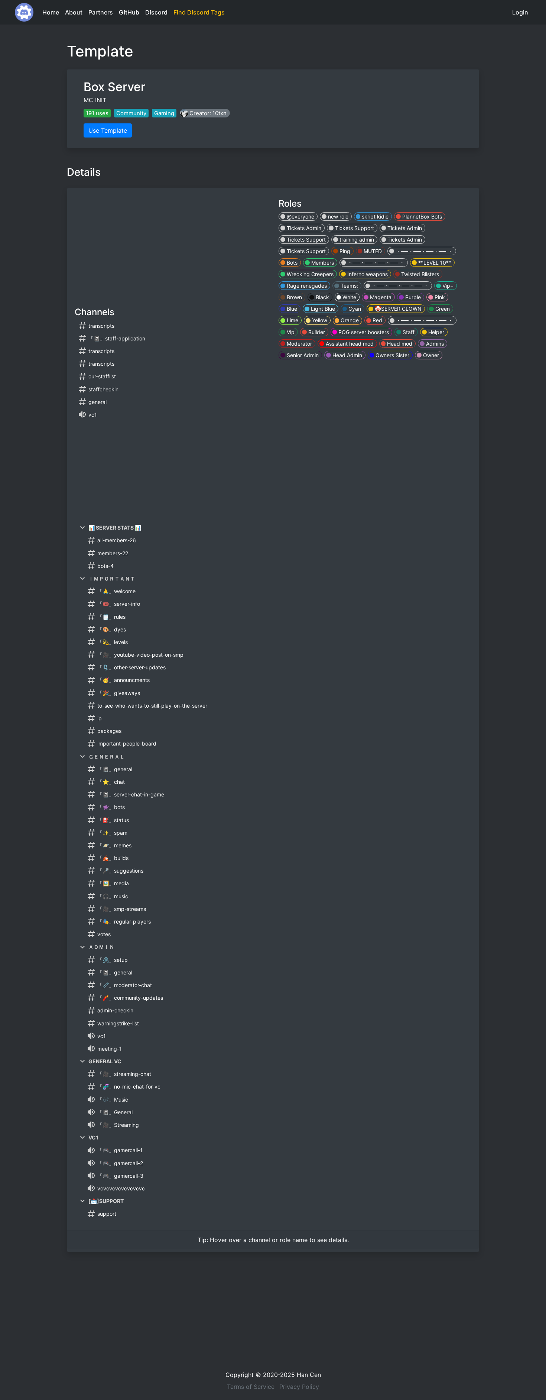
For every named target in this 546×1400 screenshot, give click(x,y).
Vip (290, 332)
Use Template (107, 130)
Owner (430, 355)
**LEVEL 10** (434, 262)
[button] (205, 113)
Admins (434, 343)
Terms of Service (250, 1386)
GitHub (129, 12)
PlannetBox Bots (421, 216)
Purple (412, 297)
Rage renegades (306, 285)
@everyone (299, 216)
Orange (349, 320)
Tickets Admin (303, 228)
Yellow (319, 320)
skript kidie (374, 216)
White (348, 297)
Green (442, 308)
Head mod (399, 343)
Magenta (379, 297)
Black (321, 297)
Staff (408, 332)
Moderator (298, 343)
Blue (291, 308)
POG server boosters (363, 332)
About (73, 12)
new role (337, 216)
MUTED (372, 251)
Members (322, 262)
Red (376, 320)
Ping (344, 251)
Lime (291, 320)
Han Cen (309, 1374)
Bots (291, 262)
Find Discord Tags (199, 12)
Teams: (348, 285)
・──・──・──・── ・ (423, 251)
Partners (100, 12)
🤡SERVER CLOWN (397, 308)
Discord (156, 12)
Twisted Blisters (419, 274)
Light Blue (322, 308)
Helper (435, 332)
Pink (439, 297)
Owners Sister (391, 355)
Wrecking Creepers (309, 274)
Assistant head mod (349, 343)
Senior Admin (302, 355)
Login (520, 12)
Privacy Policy (299, 1386)
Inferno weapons (367, 274)
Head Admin (346, 355)
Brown (293, 297)
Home (50, 12)
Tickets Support (354, 228)
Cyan (354, 308)
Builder (316, 332)
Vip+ (447, 285)
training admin (356, 239)
